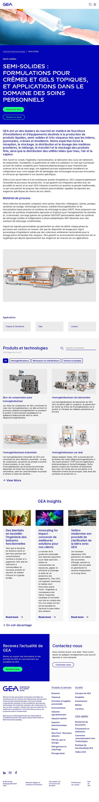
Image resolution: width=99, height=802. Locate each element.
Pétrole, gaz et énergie (58, 741)
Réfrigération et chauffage (59, 748)
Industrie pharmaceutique (14, 51)
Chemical (56, 697)
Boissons (56, 693)
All (5, 360)
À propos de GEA (83, 693)
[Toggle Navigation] (95, 4)
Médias (78, 705)
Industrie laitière (59, 718)
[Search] (90, 4)
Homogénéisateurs (20, 360)
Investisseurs (81, 701)
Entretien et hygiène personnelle (61, 702)
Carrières (79, 709)
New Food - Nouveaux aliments (62, 734)
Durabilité (79, 697)
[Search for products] (63, 348)
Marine (55, 729)
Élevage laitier (58, 753)
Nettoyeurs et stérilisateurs (46, 360)
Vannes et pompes (72, 360)
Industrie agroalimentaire (59, 713)
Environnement (59, 708)
